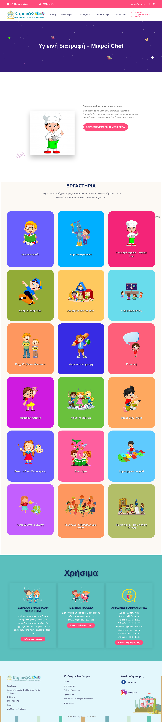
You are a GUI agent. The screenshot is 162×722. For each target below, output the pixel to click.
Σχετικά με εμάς (103, 14)
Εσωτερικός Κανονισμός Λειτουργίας (78, 699)
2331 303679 (48, 4)
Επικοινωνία (69, 703)
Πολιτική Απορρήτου (72, 690)
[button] (33, 639)
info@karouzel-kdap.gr (20, 4)
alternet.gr (76, 716)
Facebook (132, 682)
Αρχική (52, 14)
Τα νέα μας (121, 14)
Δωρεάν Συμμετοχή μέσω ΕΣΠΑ (142, 14)
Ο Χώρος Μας (84, 14)
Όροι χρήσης (69, 695)
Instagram (132, 693)
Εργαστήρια (67, 14)
